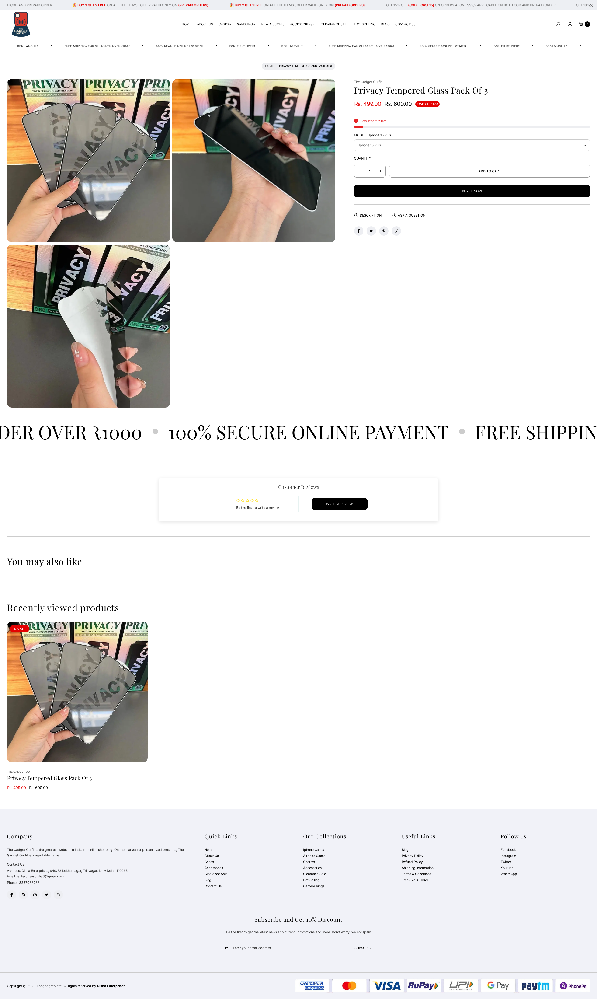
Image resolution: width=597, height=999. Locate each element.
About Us (212, 856)
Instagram (508, 856)
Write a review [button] (339, 504)
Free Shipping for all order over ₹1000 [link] (309, 46)
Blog (208, 880)
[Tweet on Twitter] (371, 231)
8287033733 (29, 882)
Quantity (362, 158)
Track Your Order (415, 880)
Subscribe (363, 948)
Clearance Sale (216, 874)
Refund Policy (412, 862)
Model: (372, 135)
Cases (209, 862)
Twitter (506, 862)
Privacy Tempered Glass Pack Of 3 (49, 778)
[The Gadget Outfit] (21, 24)
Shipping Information (418, 868)
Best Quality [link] (240, 46)
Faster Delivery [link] (190, 46)
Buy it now (472, 191)
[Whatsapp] (58, 894)
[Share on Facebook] (358, 231)
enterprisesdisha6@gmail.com (40, 876)
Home (269, 66)
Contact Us (213, 886)
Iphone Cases (313, 850)
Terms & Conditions (416, 874)
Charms (309, 862)
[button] (225, 24)
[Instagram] (23, 894)
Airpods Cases (314, 856)
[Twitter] (46, 894)
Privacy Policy (412, 856)
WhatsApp (509, 874)
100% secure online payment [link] (127, 46)
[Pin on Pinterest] (384, 231)
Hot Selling (311, 880)
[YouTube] (35, 894)
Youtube (507, 868)
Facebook (508, 850)
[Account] (570, 24)
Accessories (214, 868)
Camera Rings (313, 886)
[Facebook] (11, 894)
